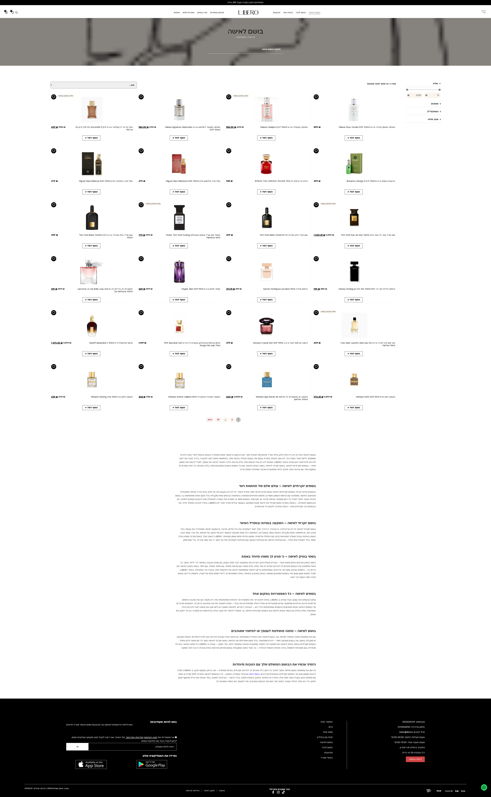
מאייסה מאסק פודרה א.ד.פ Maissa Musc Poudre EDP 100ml (367, 127)
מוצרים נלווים (188, 12)
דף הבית (251, 37)
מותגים (177, 12)
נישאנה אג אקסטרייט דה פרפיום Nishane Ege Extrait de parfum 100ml (282, 398)
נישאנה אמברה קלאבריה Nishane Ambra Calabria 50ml (194, 396)
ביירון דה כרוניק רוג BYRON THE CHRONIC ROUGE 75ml (281, 181)
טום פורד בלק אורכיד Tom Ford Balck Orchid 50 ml (284, 235)
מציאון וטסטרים (217, 12)
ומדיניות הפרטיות (134, 737)
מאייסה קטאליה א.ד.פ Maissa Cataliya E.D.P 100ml (284, 127)
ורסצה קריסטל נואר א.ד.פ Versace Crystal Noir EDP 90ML (280, 343)
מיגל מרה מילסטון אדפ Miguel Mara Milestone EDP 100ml (193, 181)
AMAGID (29, 788)
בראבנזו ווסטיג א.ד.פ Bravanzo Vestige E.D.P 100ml (371, 181)
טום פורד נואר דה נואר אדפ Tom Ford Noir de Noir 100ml (368, 235)
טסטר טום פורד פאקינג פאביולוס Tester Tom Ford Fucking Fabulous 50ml (193, 236)
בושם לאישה (314, 12)
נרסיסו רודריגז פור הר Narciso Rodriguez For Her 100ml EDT (367, 289)
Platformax (52, 788)
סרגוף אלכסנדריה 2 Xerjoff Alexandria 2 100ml (111, 343)
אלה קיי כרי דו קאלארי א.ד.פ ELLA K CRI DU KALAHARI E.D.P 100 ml (104, 128)
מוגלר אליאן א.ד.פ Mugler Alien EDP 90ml (201, 289)
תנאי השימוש (150, 737)
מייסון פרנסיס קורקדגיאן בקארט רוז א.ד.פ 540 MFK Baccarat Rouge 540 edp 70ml (192, 344)
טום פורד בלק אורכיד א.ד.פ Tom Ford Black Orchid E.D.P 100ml (106, 236)
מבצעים (276, 12)
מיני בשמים (202, 12)
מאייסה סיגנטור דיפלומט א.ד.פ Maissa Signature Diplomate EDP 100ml (192, 128)
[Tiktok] (283, 792)
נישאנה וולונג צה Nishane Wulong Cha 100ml (112, 396)
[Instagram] (278, 792)
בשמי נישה (288, 12)
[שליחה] (77, 746)
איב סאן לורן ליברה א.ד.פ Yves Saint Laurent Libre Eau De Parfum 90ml (368, 344)
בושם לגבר (301, 12)
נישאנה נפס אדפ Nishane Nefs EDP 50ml (375, 396)
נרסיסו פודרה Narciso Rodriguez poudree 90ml (285, 289)
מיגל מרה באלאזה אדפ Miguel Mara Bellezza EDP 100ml (106, 181)
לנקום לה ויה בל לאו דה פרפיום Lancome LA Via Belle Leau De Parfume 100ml (105, 290)
